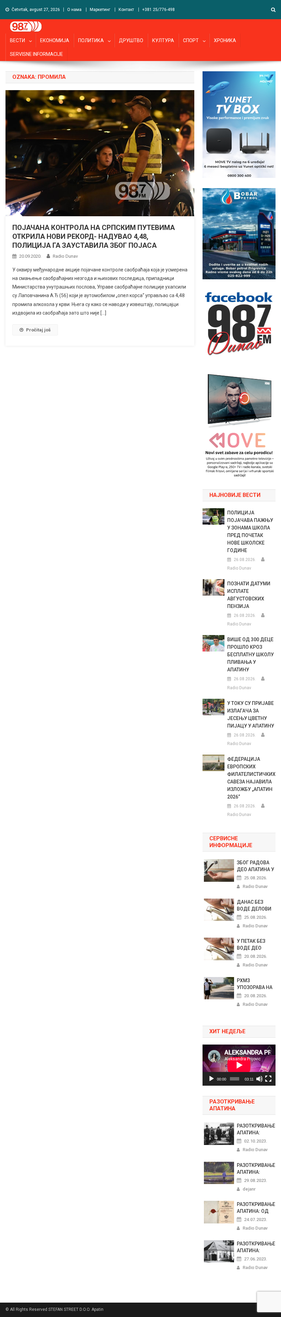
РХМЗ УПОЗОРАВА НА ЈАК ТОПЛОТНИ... (254, 984)
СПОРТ (191, 40)
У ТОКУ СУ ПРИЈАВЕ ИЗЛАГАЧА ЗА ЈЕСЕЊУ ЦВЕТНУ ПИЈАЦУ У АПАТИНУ (250, 714)
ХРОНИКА (225, 40)
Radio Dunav (65, 256)
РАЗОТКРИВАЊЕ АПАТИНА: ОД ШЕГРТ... (256, 1208)
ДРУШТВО (131, 40)
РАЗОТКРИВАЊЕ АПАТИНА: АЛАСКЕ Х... (256, 1168)
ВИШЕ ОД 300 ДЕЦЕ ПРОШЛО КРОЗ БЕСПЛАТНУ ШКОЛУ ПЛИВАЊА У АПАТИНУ (250, 654)
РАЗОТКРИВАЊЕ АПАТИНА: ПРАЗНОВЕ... (256, 1129)
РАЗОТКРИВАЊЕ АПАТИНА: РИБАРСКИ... (256, 1247)
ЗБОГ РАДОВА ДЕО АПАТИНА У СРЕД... (255, 866)
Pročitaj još (38, 329)
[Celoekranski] (268, 1078)
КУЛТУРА (163, 40)
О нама (74, 9)
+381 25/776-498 (158, 9)
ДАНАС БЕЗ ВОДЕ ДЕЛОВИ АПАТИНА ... (254, 905)
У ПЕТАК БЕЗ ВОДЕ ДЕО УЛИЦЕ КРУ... (252, 944)
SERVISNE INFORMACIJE (36, 54)
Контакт (126, 9)
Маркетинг (100, 9)
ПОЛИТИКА (91, 40)
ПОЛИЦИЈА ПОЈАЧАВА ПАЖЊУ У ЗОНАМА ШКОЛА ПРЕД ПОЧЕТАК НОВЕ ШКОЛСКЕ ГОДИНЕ (250, 531)
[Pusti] (211, 1078)
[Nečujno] (259, 1078)
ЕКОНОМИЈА (54, 40)
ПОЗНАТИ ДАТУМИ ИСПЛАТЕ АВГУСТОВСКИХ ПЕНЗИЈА (248, 595)
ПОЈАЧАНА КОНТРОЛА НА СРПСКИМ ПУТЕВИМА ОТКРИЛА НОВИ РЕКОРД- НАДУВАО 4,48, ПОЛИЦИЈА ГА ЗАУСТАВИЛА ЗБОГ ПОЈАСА (93, 236)
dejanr (249, 1189)
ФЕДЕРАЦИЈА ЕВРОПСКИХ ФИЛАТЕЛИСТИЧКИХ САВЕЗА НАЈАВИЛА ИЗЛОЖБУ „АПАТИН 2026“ (251, 778)
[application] (239, 1065)
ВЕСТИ (17, 40)
